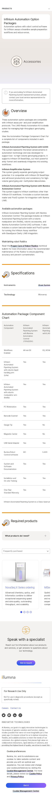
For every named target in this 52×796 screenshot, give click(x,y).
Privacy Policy (17, 776)
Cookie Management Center (20, 771)
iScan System (44, 285)
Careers (5, 708)
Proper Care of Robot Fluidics (24, 246)
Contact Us (15, 708)
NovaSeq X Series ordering (19, 587)
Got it (26, 785)
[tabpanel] (26, 329)
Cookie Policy (35, 773)
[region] (26, 771)
